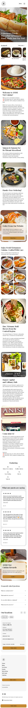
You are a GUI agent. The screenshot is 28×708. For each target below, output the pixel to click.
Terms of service (6, 685)
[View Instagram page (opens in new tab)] (5, 694)
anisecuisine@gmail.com (8, 639)
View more (5, 502)
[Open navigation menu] (24, 3)
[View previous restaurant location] (21, 612)
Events (3, 669)
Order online (13, 648)
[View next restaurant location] (24, 612)
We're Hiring (5, 671)
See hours (22, 644)
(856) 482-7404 (6, 636)
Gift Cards (4, 673)
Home (3, 663)
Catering (4, 675)
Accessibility (5, 687)
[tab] (4, 617)
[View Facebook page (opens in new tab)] (3, 694)
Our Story (4, 667)
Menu (20, 3)
